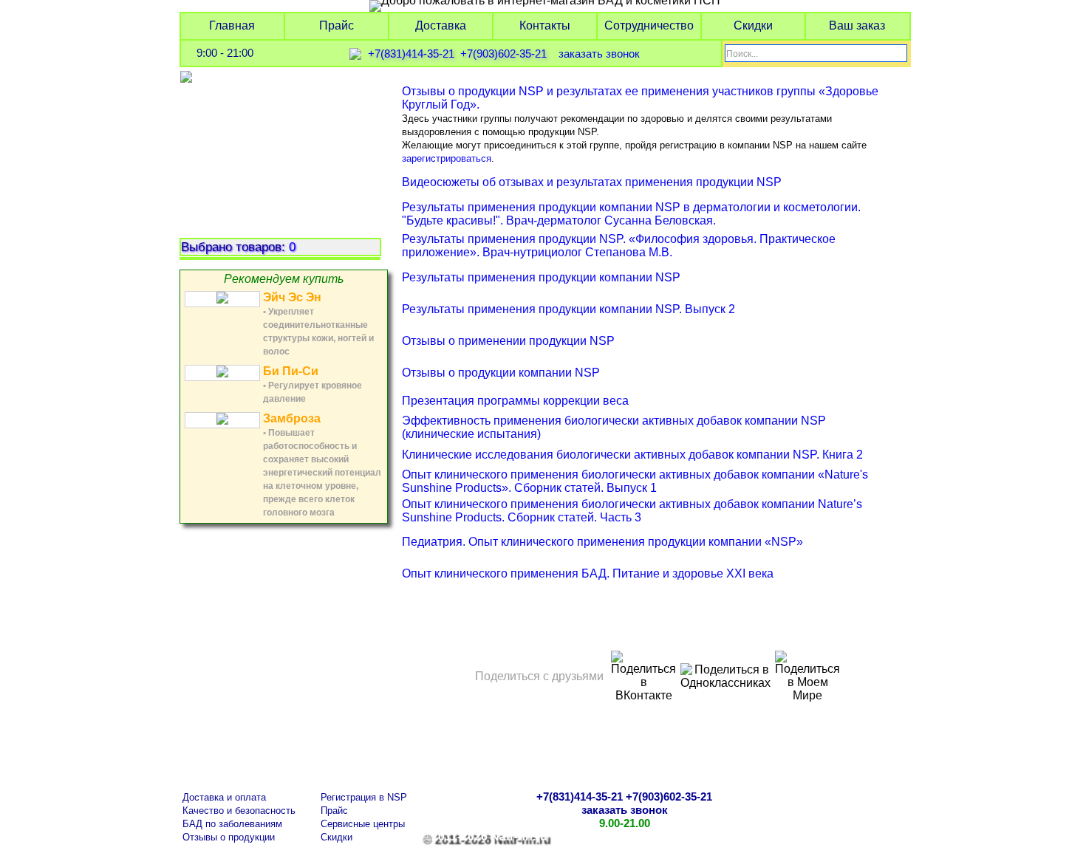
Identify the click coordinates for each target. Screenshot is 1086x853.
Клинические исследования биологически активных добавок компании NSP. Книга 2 (632, 454)
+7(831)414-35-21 (411, 54)
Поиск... (742, 54)
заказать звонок (599, 54)
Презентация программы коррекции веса (515, 400)
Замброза (292, 418)
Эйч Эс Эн (292, 297)
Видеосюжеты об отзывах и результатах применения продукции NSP (592, 182)
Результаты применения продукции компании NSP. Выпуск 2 (568, 309)
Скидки (753, 25)
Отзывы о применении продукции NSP (508, 341)
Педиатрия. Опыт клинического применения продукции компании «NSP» (602, 541)
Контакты (544, 25)
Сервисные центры (363, 823)
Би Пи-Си (290, 371)
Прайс (336, 25)
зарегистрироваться (446, 158)
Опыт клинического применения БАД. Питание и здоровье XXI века (587, 573)
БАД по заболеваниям (232, 823)
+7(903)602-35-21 (503, 54)
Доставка (440, 25)
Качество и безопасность (239, 810)
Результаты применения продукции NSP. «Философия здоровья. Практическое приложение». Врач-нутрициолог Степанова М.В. (619, 245)
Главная (232, 25)
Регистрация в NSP (364, 797)
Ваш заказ (857, 25)
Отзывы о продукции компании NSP (501, 372)
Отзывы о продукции (228, 837)
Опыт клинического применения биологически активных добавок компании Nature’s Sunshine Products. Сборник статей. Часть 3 (632, 511)
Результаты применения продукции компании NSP (541, 277)
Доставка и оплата (224, 797)
